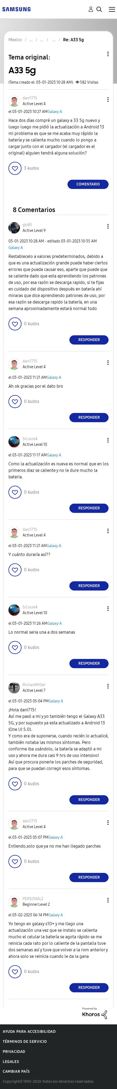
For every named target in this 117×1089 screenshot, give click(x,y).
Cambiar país (16, 1071)
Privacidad (14, 1051)
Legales (11, 1061)
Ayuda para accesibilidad (29, 1031)
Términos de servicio (25, 1041)
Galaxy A (55, 111)
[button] (99, 99)
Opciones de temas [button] (99, 54)
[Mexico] (16, 8)
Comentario (88, 184)
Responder (89, 339)
